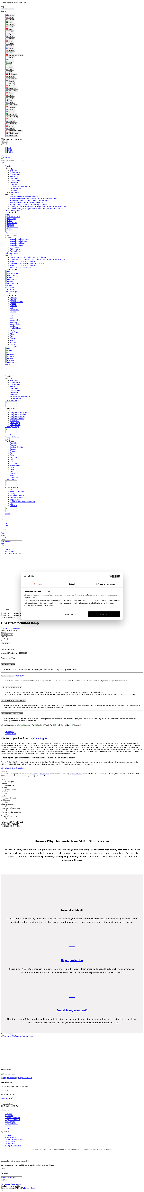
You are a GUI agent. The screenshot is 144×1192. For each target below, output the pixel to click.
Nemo (12, 330)
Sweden (11, 121)
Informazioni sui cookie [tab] (105, 584)
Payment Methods (16, 498)
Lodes (12, 318)
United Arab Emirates (15, 131)
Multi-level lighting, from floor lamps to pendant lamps (29, 200)
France (10, 48)
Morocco (11, 86)
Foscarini (13, 312)
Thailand (11, 128)
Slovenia (11, 112)
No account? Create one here (11, 1184)
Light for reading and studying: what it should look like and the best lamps (36, 209)
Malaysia (11, 81)
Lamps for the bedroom (18, 241)
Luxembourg (12, 79)
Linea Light (14, 332)
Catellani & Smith (16, 302)
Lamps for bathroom (17, 245)
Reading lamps (15, 184)
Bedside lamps (15, 180)
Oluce (12, 334)
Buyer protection (72, 960)
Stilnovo (13, 338)
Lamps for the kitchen (17, 243)
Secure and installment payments (12, 714)
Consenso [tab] (38, 584)
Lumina (12, 326)
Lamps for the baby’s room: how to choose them (27, 263)
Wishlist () (4, 156)
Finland (10, 46)
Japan (10, 67)
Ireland (10, 62)
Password (4, 1173)
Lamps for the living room (19, 239)
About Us (13, 489)
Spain (10, 119)
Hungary (11, 57)
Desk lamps (14, 178)
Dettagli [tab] (72, 584)
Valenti (12, 340)
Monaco (11, 83)
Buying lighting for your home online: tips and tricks (28, 204)
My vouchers (10, 1144)
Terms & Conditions (17, 491)
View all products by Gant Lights (13, 768)
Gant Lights (40, 738)
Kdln (12, 316)
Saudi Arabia (12, 105)
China (10, 29)
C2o (33, 774)
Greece (10, 53)
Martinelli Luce (15, 328)
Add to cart (5, 643)
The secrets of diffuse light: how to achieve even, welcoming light (33, 198)
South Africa (12, 114)
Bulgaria (11, 24)
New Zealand (12, 90)
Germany (11, 50)
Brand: (3, 617)
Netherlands (12, 88)
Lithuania (11, 76)
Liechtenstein (12, 74)
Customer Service (7, 3)
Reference (5, 822)
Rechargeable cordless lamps (20, 186)
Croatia (10, 31)
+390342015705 (19, 676)
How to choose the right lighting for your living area (28, 257)
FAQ (12, 504)
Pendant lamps (15, 174)
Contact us (13, 506)
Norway (10, 93)
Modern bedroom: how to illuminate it (23, 261)
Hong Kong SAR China (15, 55)
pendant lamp (77, 774)
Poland (10, 95)
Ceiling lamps (15, 172)
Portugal (11, 98)
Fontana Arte (14, 310)
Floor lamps (14, 182)
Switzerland (12, 123)
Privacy (12, 494)
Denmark (11, 38)
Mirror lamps (14, 247)
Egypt (10, 41)
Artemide (13, 298)
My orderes (9, 1135)
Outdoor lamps (15, 190)
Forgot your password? (9, 1178)
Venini (12, 475)
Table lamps (14, 176)
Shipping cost (15, 500)
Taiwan (10, 126)
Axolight (13, 300)
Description (9, 732)
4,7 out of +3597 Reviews (11, 628)
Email (3, 1169)
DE (11, 152)
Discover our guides (12, 211)
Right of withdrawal (17, 496)
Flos (11, 308)
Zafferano (13, 344)
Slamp (12, 336)
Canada (11, 27)
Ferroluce (13, 306)
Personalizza (70, 614)
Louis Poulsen (15, 320)
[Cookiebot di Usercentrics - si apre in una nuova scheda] (110, 576)
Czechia (11, 36)
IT (10, 148)
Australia (11, 15)
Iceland (10, 60)
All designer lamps (12, 192)
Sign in (3, 533)
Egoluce (13, 304)
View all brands (11, 479)
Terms (33, 1188)
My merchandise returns (13, 1139)
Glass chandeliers (16, 188)
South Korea (12, 116)
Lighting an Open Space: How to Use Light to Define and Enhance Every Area (38, 206)
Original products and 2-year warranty (13, 700)
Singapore (11, 107)
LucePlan (13, 322)
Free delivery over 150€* (72, 1010)
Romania (11, 102)
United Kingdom (13, 133)
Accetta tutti (104, 614)
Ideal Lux (13, 314)
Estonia (11, 43)
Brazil (10, 22)
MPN (3, 826)
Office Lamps (15, 249)
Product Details (10, 734)
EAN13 (4, 824)
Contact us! (5, 1090)
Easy (8, 665)
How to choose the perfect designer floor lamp (26, 202)
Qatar (10, 100)
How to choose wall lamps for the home (24, 196)
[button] (11, 235)
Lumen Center (15, 324)
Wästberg (13, 342)
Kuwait (10, 69)
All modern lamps (11, 253)
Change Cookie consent (13, 1146)
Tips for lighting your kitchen (20, 267)
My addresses (10, 1142)
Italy (9, 64)
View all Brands (11, 233)
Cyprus (10, 34)
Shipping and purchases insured (11, 687)
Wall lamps (14, 170)
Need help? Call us (12, 676)
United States (12, 135)
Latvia (10, 72)
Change (4, 142)
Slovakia (11, 109)
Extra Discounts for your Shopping (22, 502)
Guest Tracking (10, 1137)
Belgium (11, 20)
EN (11, 150)
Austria (10, 17)
